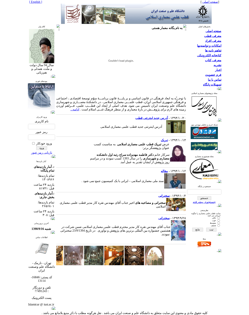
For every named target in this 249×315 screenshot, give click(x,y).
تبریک (164, 140)
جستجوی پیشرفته (204, 202)
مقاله (164, 171)
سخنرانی (164, 195)
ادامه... (74, 109)
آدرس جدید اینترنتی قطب (151, 118)
